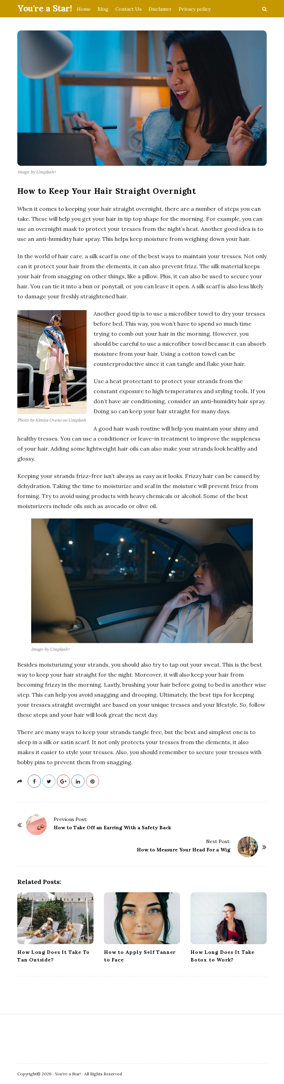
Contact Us (128, 9)
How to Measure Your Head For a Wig (183, 850)
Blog (103, 9)
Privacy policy (195, 9)
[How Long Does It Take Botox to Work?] (228, 918)
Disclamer (160, 9)
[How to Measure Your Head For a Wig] (247, 847)
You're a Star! (44, 8)
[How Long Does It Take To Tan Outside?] (55, 918)
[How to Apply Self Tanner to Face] (142, 918)
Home (84, 9)
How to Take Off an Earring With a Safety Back (112, 827)
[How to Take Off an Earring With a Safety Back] (36, 824)
